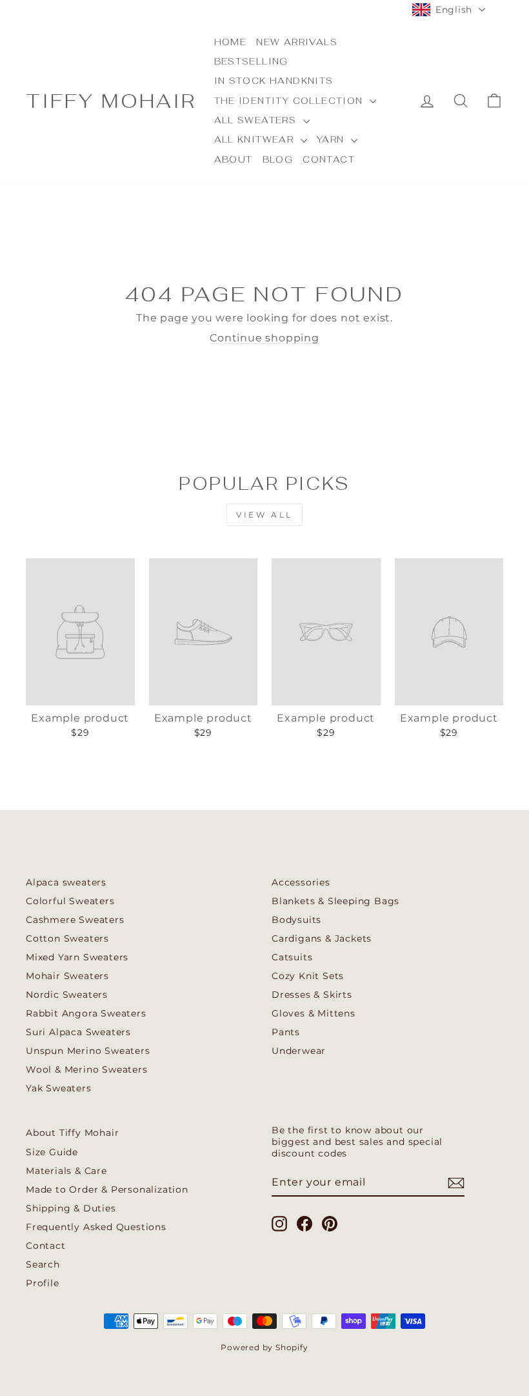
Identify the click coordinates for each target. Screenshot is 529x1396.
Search (43, 1264)
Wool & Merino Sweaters (87, 1069)
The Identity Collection (290, 100)
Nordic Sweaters (67, 994)
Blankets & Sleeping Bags (335, 901)
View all (264, 515)
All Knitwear (255, 139)
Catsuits (292, 957)
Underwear (299, 1051)
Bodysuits (296, 920)
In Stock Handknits (274, 80)
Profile (42, 1283)
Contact (329, 159)
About (233, 159)
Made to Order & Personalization (107, 1189)
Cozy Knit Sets (308, 976)
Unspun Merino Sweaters (88, 1051)
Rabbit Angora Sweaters (86, 1013)
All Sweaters (257, 120)
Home (230, 42)
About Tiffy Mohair (72, 1133)
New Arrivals (296, 42)
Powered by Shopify (264, 1347)
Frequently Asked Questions (96, 1227)
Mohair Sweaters (67, 976)
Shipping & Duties (71, 1208)
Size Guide (52, 1152)
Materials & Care (66, 1171)
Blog (278, 159)
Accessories (301, 882)
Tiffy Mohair (111, 101)
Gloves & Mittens (313, 1013)
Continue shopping (264, 338)
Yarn (332, 139)
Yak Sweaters (59, 1088)
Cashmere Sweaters (75, 920)
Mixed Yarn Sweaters (77, 957)
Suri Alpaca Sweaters (78, 1032)
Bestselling (251, 61)
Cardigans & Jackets (322, 938)
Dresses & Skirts (312, 994)
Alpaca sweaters (66, 882)
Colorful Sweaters (70, 901)
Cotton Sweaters (67, 938)
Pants (286, 1032)
